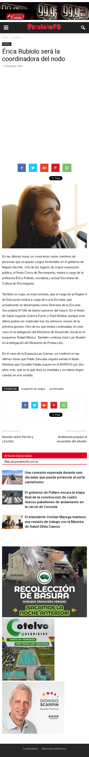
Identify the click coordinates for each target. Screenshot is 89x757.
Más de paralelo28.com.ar (21, 461)
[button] (83, 27)
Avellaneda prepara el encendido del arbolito (72, 439)
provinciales (57, 388)
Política (6, 44)
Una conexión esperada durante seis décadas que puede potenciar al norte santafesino (55, 477)
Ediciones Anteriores (54, 748)
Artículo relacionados (18, 456)
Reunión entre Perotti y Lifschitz (17, 439)
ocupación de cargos (33, 388)
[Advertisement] (44, 116)
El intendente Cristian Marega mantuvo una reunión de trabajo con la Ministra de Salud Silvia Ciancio (55, 522)
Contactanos (30, 748)
